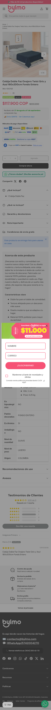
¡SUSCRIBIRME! (25, 365)
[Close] (47, 326)
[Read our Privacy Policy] (44, 380)
